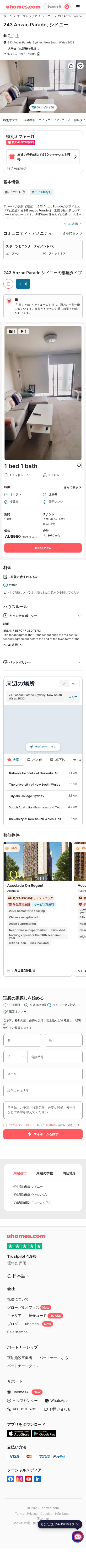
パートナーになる (53, 1358)
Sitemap (43, 1518)
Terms (19, 1513)
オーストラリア (26, 16)
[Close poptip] (77, 1524)
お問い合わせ (60, 1409)
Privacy (32, 1513)
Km (74, 683)
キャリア (14, 1315)
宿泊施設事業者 (19, 1358)
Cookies (46, 1513)
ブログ (12, 1324)
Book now (43, 548)
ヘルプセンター (25, 1400)
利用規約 (51, 1125)
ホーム (7, 16)
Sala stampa (17, 1332)
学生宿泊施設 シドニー (28, 1186)
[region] (43, 729)
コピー (73, 696)
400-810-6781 (25, 1409)
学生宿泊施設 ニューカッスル (32, 1202)
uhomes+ (38, 1324)
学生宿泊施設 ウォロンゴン (30, 1194)
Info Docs (62, 1513)
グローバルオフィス (28, 1307)
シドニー (46, 16)
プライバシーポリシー (22, 1125)
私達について (18, 1299)
